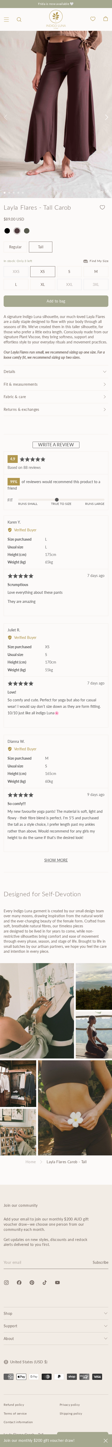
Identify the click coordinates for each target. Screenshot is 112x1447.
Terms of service (15, 1413)
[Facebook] (19, 1282)
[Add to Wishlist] (102, 207)
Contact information (18, 1422)
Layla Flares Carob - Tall (66, 1162)
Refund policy (14, 1405)
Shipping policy (71, 1413)
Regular (15, 247)
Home (31, 1162)
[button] (19, 19)
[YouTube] (57, 1282)
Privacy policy (70, 1405)
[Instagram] (6, 1282)
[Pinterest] (32, 1282)
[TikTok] (44, 1282)
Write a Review (56, 444)
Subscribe (100, 1262)
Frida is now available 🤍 (56, 4)
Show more (56, 860)
